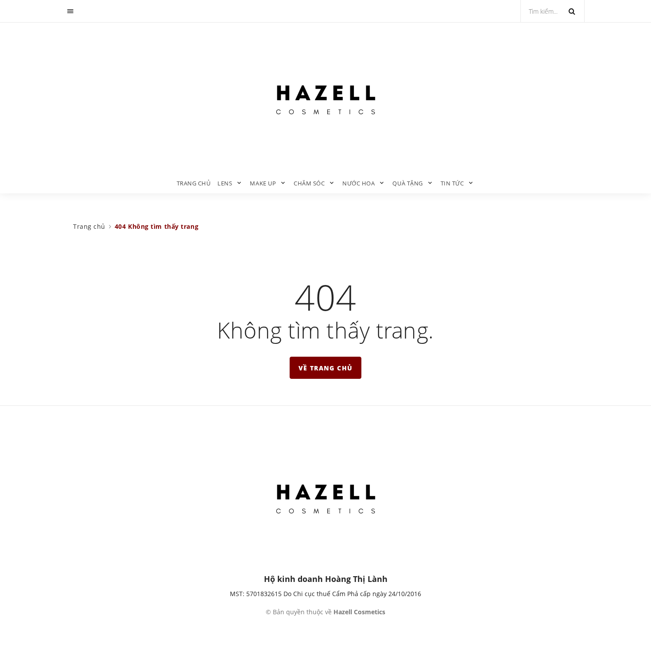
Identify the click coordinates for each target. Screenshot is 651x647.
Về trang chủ (325, 368)
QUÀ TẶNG (407, 183)
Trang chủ (194, 183)
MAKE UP (263, 183)
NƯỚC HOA (358, 183)
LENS (224, 183)
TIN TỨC (452, 183)
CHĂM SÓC (309, 183)
